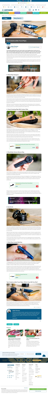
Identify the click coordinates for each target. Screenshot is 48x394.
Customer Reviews (24, 373)
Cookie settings (38, 391)
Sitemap (23, 381)
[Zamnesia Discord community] (11, 377)
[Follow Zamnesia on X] (12, 375)
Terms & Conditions (31, 372)
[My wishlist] (36, 10)
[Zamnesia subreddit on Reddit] (9, 377)
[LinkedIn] (38, 318)
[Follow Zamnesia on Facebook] (7, 375)
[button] (8, 47)
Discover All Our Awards (37, 360)
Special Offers (17, 377)
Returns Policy (30, 376)
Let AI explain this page (35, 47)
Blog (22, 367)
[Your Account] (33, 10)
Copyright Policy (31, 382)
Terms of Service (20, 356)
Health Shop (17, 370)
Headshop (9, 324)
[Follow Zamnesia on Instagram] (9, 375)
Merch (16, 376)
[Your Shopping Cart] (39, 10)
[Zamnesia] (8, 10)
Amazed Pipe (10, 262)
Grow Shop (17, 374)
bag (35, 229)
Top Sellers (23, 370)
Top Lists (16, 324)
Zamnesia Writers (24, 377)
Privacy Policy (15, 356)
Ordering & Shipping (31, 371)
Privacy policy (26, 387)
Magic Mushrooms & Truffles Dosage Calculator (37, 369)
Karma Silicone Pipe (18, 193)
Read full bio (14, 318)
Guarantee (30, 379)
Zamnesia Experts (24, 378)
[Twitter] (39, 318)
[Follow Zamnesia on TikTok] (7, 377)
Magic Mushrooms (18, 373)
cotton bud (29, 237)
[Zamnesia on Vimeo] (11, 375)
